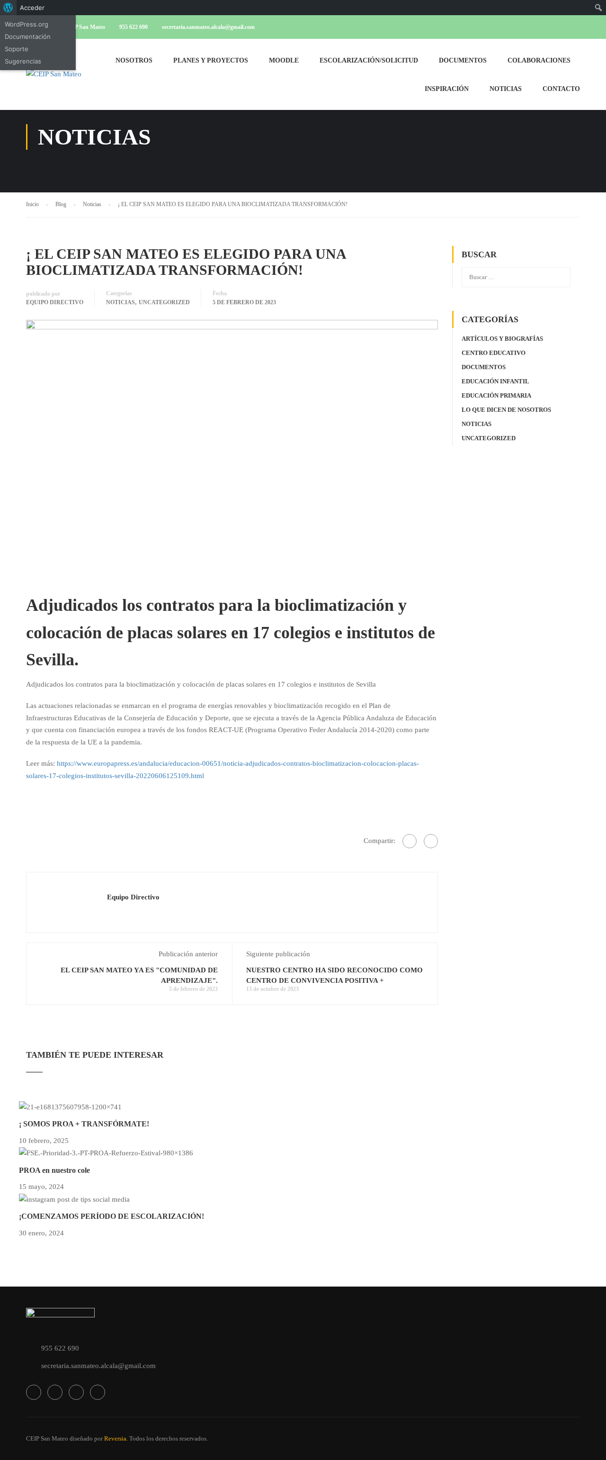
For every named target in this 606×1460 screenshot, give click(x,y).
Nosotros (134, 60)
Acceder (32, 7)
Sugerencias (23, 61)
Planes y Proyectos (210, 60)
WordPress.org (26, 24)
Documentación (28, 36)
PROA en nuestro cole (54, 1170)
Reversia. (116, 1438)
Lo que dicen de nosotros (506, 409)
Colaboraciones (539, 60)
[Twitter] (431, 841)
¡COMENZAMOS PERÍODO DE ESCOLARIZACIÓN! (111, 1216)
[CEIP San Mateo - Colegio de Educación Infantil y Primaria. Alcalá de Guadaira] (62, 79)
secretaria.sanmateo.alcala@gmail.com (208, 27)
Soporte (16, 49)
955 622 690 (133, 27)
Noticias (506, 88)
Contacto (561, 88)
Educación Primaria (496, 395)
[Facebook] (409, 841)
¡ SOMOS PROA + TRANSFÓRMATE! (84, 1124)
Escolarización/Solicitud (369, 60)
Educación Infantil (495, 381)
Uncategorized (164, 302)
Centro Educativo (494, 352)
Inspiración (447, 88)
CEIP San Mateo (47, 1438)
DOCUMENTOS (463, 60)
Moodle (284, 60)
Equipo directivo (54, 302)
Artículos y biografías (502, 338)
